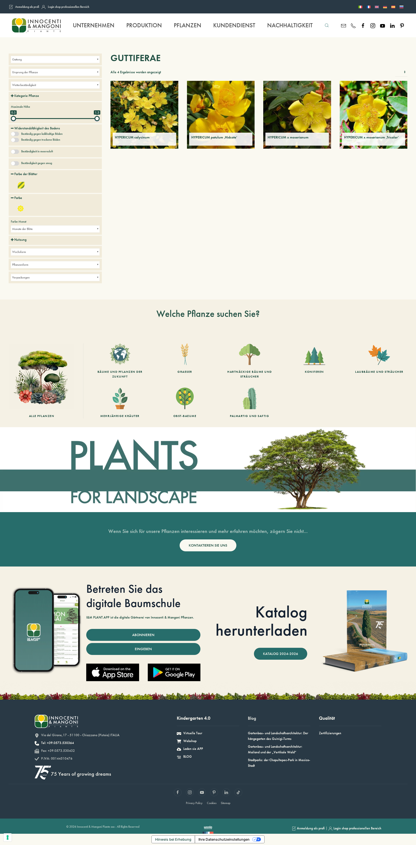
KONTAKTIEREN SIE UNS (208, 545)
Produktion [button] (144, 25)
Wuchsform (19, 252)
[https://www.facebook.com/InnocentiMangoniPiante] (363, 25)
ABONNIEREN (143, 634)
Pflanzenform (20, 265)
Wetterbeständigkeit (24, 85)
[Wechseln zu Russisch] (401, 7)
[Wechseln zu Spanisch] (393, 7)
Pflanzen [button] (187, 25)
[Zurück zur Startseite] (36, 25)
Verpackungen (21, 277)
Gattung (17, 59)
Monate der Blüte (22, 229)
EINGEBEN (143, 648)
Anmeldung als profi (27, 7)
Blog (252, 718)
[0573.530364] (353, 25)
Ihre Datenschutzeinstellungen (224, 839)
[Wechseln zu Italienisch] (360, 7)
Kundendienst (234, 25)
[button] (327, 25)
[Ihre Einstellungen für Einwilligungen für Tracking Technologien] (7, 837)
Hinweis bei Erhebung (173, 839)
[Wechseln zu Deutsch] (385, 7)
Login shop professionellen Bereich (68, 7)
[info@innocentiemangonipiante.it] (343, 25)
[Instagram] (372, 25)
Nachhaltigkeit (290, 25)
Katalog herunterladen (261, 621)
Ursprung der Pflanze (25, 72)
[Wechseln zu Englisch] (377, 7)
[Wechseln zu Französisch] (368, 7)
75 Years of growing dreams (81, 773)
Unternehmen (93, 25)
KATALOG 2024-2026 (280, 653)
